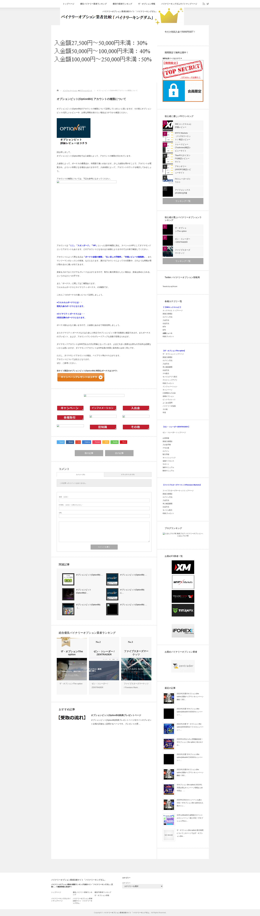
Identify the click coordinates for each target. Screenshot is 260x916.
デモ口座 (166, 448)
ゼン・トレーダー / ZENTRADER (182, 240)
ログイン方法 (167, 317)
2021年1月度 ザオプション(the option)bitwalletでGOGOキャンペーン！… (190, 757)
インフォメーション (70, 90)
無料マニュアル (168, 467)
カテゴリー (126, 883)
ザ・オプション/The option (70, 683)
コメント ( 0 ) (80, 474)
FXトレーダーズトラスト (183, 180)
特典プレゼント (168, 336)
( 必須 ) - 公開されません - (71, 505)
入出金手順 (167, 445)
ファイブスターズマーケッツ (182, 251)
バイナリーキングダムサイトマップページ (179, 4)
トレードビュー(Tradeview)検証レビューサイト (183, 147)
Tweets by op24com (170, 286)
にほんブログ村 (183, 536)
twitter (208, 4)
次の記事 (119, 453)
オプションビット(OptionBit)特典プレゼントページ (116, 715)
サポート (166, 464)
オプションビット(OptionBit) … (89, 575)
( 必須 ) (63, 497)
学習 (164, 412)
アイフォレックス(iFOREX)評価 (182, 191)
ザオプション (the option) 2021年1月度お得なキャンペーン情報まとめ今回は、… (190, 787)
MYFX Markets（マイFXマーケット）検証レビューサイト (183, 138)
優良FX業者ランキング (122, 4)
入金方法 (166, 320)
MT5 (164, 330)
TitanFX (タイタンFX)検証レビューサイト (182, 158)
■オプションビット (85, 90)
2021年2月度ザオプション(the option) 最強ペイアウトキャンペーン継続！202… (190, 696)
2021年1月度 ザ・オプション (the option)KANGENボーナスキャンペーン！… (190, 727)
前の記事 (89, 453)
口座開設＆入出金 (169, 393)
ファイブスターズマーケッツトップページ (178, 491)
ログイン (166, 451)
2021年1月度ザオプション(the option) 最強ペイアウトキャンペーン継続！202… (190, 772)
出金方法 (166, 323)
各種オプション (168, 396)
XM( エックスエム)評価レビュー (183, 125)
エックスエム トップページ (173, 310)
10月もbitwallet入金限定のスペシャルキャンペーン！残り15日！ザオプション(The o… (190, 818)
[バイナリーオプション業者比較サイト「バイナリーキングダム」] (122, 24)
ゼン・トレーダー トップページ (174, 432)
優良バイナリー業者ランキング (93, 4)
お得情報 (166, 438)
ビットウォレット (169, 399)
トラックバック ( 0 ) (127, 474)
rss (204, 4)
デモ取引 (166, 373)
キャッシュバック (169, 458)
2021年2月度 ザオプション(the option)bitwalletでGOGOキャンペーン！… (190, 712)
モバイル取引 (167, 510)
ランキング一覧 (183, 201)
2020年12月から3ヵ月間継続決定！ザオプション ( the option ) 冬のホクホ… (190, 742)
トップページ (68, 4)
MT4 (164, 327)
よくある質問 (167, 403)
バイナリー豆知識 (169, 406)
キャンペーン (167, 390)
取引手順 (166, 454)
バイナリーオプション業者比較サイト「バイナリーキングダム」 (130, 11)
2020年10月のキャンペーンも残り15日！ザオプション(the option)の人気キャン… (190, 803)
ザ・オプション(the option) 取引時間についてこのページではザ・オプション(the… (190, 833)
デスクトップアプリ (170, 380)
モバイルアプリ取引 (170, 377)
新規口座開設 (167, 314)
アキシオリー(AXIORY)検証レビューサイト (183, 169)
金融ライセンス (168, 461)
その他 (165, 409)
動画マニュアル (168, 471)
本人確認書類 (167, 367)
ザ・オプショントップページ (173, 354)
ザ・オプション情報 (146, 4)
